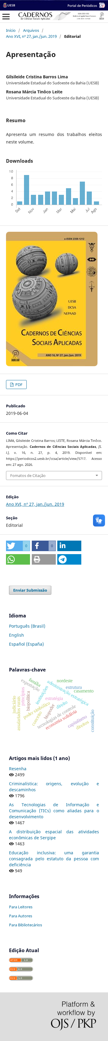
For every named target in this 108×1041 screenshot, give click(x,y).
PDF (18, 384)
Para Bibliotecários (25, 925)
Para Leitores (20, 907)
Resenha (17, 768)
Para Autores (20, 916)
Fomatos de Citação (28, 475)
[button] (18, 546)
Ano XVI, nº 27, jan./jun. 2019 (31, 36)
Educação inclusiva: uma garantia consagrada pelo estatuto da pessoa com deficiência (54, 859)
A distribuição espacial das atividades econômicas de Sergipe (54, 834)
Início (11, 30)
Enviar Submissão (30, 590)
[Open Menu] (6, 17)
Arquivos (31, 30)
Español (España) (26, 644)
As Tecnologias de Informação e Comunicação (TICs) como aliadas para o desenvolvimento (54, 810)
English (16, 635)
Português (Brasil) (27, 626)
